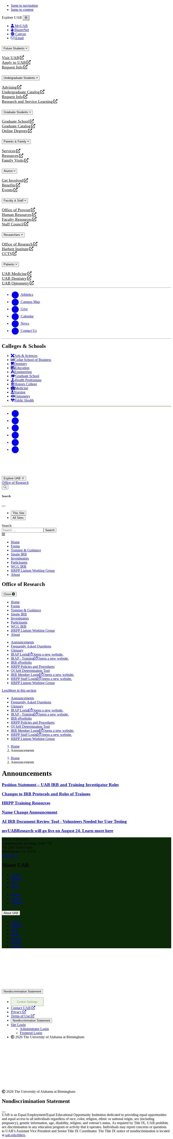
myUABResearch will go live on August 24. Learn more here (57, 830)
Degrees (17, 879)
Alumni (9, 171)
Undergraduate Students (20, 78)
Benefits (8, 185)
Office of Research (17, 244)
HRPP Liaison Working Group (33, 570)
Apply (15, 875)
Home (15, 542)
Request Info (12, 67)
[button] (86, 691)
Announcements (22, 642)
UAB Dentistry (14, 278)
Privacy (18, 1012)
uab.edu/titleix (15, 1135)
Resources (10, 155)
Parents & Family (15, 141)
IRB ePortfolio (21, 662)
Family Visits (13, 160)
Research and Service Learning (27, 101)
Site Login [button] (18, 1025)
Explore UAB (12, 478)
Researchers (12, 235)
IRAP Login (37, 654)
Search (6, 526)
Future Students (14, 48)
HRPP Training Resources (26, 803)
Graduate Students (16, 112)
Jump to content (22, 9)
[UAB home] (86, 474)
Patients (9, 264)
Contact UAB (23, 1008)
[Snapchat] (15, 442)
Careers (16, 898)
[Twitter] (15, 421)
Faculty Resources (17, 219)
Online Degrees (14, 131)
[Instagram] (15, 428)
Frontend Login (31, 1033)
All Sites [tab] (18, 517)
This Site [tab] (18, 513)
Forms (15, 546)
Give (14, 883)
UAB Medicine (14, 273)
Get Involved (12, 180)
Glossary (17, 650)
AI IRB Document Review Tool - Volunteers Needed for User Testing (64, 821)
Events (8, 190)
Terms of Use (22, 1016)
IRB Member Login (42, 675)
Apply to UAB (14, 62)
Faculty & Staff (14, 200)
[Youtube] (15, 435)
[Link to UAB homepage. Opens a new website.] (41, 959)
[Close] (26, 17)
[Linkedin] (15, 449)
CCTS (8, 253)
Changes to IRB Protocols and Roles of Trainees (46, 794)
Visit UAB (10, 57)
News (15, 887)
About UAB (11, 913)
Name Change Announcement (29, 812)
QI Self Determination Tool (30, 671)
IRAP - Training (40, 658)
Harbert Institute (15, 249)
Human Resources (17, 214)
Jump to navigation (24, 5)
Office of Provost (16, 210)
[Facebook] (15, 413)
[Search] (5, 487)
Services (9, 151)
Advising (9, 87)
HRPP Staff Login (41, 679)
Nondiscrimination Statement (22, 991)
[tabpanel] (86, 528)
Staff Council (13, 224)
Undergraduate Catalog (21, 92)
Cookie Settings (27, 1002)
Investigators (20, 558)
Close (8, 594)
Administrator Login (34, 1029)
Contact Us (10, 855)
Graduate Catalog (16, 126)
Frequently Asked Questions (31, 646)
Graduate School (15, 121)
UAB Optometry (15, 283)
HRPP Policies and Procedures (33, 666)
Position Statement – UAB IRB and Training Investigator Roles (60, 784)
